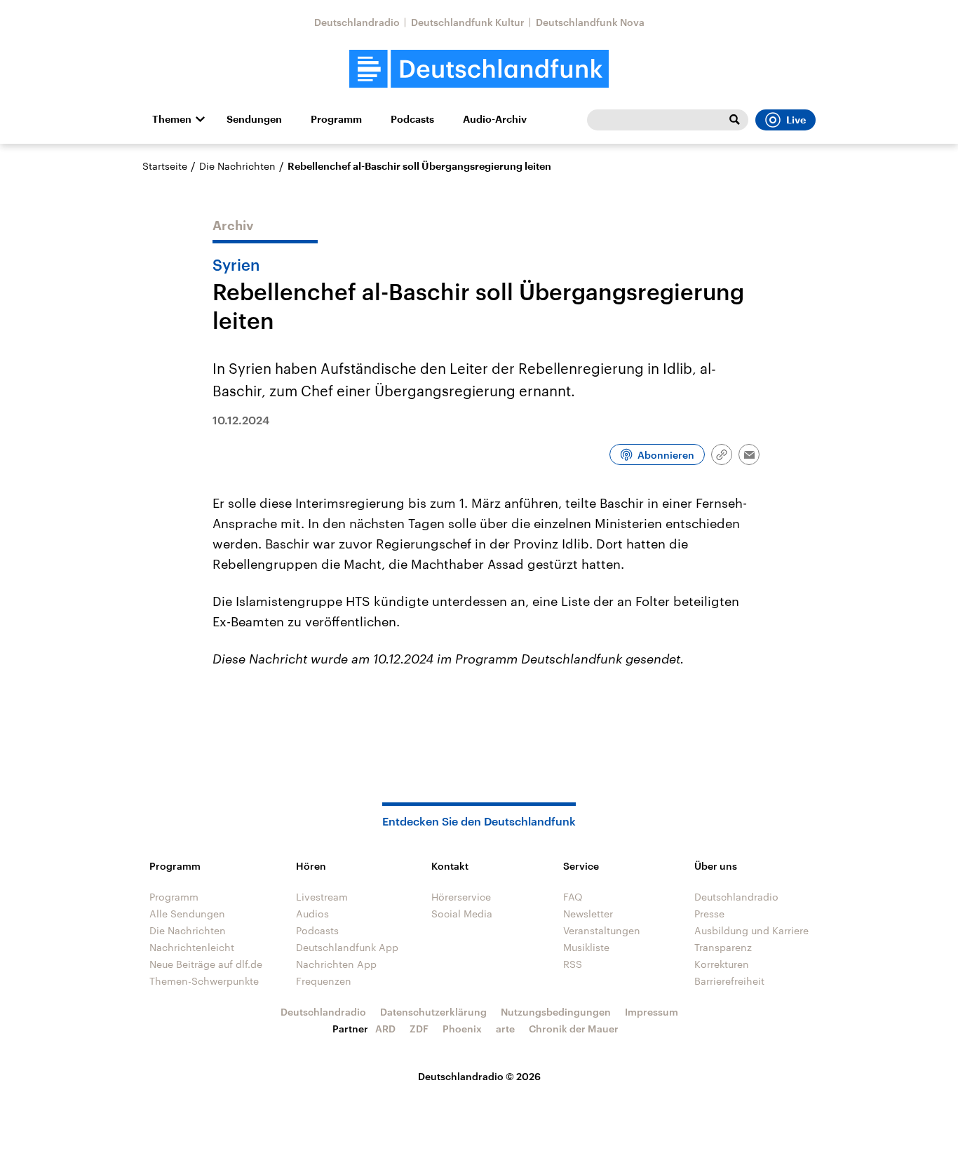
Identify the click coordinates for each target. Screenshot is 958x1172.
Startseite (164, 166)
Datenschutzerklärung (433, 1012)
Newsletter (588, 914)
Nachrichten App (336, 964)
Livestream (322, 897)
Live (796, 120)
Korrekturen (721, 964)
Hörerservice (461, 897)
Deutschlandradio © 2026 (479, 1076)
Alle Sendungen (187, 914)
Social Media (461, 914)
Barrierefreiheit (729, 981)
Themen (171, 119)
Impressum (651, 1012)
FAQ (573, 897)
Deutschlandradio (357, 22)
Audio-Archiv (495, 119)
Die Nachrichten (237, 166)
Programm (336, 119)
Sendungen (254, 119)
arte (505, 1029)
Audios (312, 914)
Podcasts (412, 119)
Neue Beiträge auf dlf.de (205, 964)
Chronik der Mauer (574, 1029)
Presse (709, 914)
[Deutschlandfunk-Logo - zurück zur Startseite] (479, 69)
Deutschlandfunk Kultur (468, 22)
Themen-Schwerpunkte (204, 981)
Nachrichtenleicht (191, 947)
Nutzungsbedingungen (556, 1012)
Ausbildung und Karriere (751, 930)
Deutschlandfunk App (347, 947)
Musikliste (586, 947)
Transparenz (723, 947)
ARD (385, 1029)
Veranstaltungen (601, 930)
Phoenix (462, 1029)
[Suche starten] (734, 119)
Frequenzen (323, 981)
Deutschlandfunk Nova (590, 22)
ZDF (419, 1029)
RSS (572, 964)
